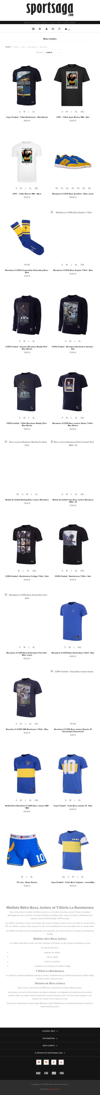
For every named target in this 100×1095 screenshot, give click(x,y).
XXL (82, 111)
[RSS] (61, 1062)
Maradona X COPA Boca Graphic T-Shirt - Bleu (73, 270)
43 (73, 188)
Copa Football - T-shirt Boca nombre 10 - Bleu (73, 806)
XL (34, 111)
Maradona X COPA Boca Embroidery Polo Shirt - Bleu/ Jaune (27, 654)
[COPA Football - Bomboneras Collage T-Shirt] (27, 544)
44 (78, 188)
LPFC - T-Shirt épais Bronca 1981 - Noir (73, 117)
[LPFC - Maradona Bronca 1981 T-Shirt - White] (27, 161)
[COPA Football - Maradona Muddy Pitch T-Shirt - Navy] (27, 391)
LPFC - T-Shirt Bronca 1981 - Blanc (27, 194)
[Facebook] (53, 1062)
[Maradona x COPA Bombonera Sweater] (73, 314)
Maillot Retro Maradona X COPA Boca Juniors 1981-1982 (27, 807)
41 (62, 188)
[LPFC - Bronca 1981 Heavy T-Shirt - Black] (73, 85)
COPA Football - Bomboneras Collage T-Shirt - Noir (27, 576)
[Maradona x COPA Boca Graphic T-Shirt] (73, 238)
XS (17, 494)
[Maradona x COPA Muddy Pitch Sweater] (27, 314)
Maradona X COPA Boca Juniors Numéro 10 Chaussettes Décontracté (73, 730)
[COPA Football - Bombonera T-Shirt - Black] (27, 85)
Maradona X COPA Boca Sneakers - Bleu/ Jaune (73, 194)
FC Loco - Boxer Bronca (27, 882)
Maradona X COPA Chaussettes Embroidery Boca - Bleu (27, 271)
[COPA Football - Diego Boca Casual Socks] (73, 697)
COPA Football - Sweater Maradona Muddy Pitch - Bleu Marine (27, 348)
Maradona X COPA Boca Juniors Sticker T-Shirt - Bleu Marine (73, 424)
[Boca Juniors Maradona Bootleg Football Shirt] (27, 467)
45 (84, 188)
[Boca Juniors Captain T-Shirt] (73, 850)
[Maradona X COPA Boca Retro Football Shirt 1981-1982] (27, 773)
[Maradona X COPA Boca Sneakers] (73, 161)
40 (56, 188)
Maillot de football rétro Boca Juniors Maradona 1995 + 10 (72, 501)
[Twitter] (38, 1062)
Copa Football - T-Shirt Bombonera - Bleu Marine (27, 117)
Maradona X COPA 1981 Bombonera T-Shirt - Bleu (27, 729)
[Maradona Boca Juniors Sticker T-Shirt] (73, 391)
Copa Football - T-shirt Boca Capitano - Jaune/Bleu (73, 882)
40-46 (27, 264)
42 (67, 188)
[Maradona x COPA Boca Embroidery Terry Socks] (27, 238)
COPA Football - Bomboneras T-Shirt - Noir (73, 576)
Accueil (8, 47)
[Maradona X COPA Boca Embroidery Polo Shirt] (27, 620)
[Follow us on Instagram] (46, 1062)
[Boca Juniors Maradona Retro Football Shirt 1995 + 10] (73, 467)
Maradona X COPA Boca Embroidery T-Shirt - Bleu (73, 653)
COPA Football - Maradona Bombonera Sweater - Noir (73, 348)
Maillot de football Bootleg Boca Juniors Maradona (27, 500)
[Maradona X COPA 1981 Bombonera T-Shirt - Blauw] (27, 697)
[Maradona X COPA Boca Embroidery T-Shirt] (73, 620)
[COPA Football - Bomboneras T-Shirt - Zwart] (73, 544)
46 (89, 188)
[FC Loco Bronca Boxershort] (27, 850)
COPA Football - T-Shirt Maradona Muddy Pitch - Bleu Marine (27, 424)
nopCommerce (54, 1089)
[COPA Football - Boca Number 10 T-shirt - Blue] (73, 773)
